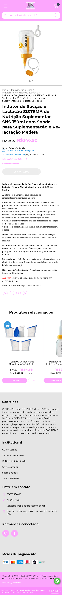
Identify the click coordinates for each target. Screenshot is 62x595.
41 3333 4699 (13, 500)
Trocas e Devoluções (13, 455)
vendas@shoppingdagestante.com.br (26, 505)
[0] (55, 6)
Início (5, 90)
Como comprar (10, 467)
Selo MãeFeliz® (10, 478)
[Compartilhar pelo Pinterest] (25, 294)
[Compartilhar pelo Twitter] (18, 294)
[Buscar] (55, 15)
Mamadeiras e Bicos (21, 90)
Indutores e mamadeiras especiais (20, 92)
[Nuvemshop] (11, 583)
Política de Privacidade (14, 461)
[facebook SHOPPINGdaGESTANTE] (14, 533)
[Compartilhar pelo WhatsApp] (5, 293)
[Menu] (5, 6)
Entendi (55, 591)
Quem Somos (9, 449)
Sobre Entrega (10, 472)
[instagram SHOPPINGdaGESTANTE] (5, 533)
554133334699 (14, 494)
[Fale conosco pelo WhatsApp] (57, 581)
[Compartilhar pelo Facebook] (12, 294)
